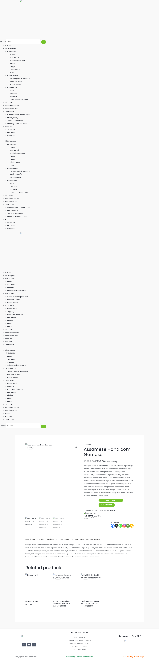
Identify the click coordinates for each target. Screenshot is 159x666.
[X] (116, 526)
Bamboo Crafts (16, 81)
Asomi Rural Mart (11, 108)
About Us (11, 129)
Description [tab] (30, 539)
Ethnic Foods (15, 69)
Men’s (12, 90)
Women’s (13, 93)
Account (8, 126)
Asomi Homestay (12, 105)
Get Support (106, 505)
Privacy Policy (12, 117)
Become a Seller (79, 649)
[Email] (128, 526)
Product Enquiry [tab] (93, 539)
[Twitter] (29, 644)
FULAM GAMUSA (109, 510)
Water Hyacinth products (20, 78)
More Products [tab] (77, 539)
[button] (76, 447)
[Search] (43, 42)
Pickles (12, 54)
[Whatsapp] (120, 526)
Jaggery (13, 66)
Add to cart (111, 500)
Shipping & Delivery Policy (17, 123)
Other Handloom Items (19, 99)
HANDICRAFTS (12, 75)
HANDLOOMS (12, 87)
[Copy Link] (132, 526)
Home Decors (15, 84)
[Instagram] (124, 526)
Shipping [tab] (41, 539)
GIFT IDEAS (9, 102)
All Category (10, 275)
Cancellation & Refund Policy (18, 114)
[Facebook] (113, 526)
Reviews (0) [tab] (52, 539)
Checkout (11, 135)
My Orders (11, 132)
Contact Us (9, 111)
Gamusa (13, 96)
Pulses (12, 63)
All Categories (10, 48)
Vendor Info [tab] (64, 539)
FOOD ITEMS (12, 51)
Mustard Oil (14, 57)
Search (3, 41)
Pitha (12, 72)
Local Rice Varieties (17, 60)
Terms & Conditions (15, 120)
